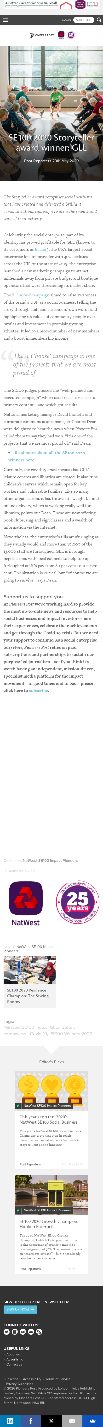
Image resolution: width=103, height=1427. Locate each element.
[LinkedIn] (10, 1421)
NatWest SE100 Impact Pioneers (50, 860)
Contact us (14, 1364)
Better (41, 249)
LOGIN (66, 19)
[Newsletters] (31, 1332)
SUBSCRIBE (84, 20)
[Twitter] (7, 1332)
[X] (51, 1421)
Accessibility (32, 1379)
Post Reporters (38, 161)
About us (13, 1354)
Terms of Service (58, 1379)
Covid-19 (38, 1033)
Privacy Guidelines (19, 1384)
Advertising (14, 1359)
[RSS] (39, 1332)
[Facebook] (15, 1332)
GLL (54, 1027)
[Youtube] (23, 1332)
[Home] (51, 35)
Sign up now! (19, 1309)
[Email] (72, 1421)
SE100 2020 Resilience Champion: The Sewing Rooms (27, 995)
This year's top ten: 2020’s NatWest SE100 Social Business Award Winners (48, 1122)
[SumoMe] (92, 1421)
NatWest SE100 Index (25, 1027)
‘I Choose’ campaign (30, 295)
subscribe (38, 690)
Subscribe (11, 1379)
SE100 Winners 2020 (71, 1033)
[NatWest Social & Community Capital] (51, 904)
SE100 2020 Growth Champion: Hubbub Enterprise (49, 1224)
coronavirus (15, 1033)
